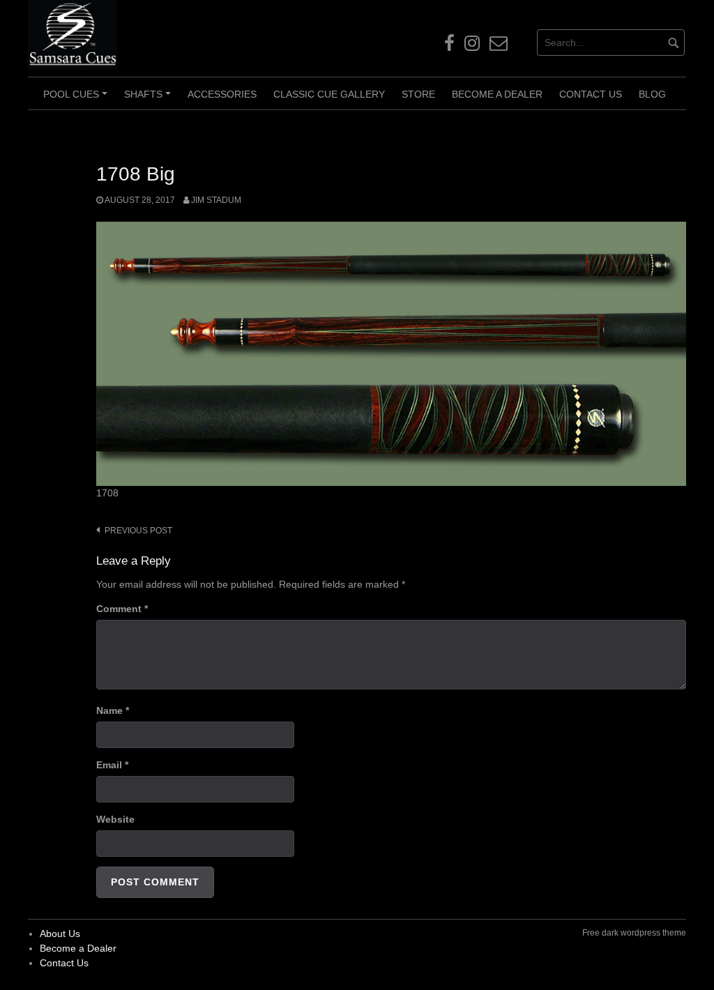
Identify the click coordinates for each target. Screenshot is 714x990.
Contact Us (590, 94)
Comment (122, 608)
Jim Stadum (216, 200)
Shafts (149, 99)
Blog (652, 94)
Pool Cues (77, 99)
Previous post (138, 530)
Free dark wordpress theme (634, 933)
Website (115, 819)
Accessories (222, 94)
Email (112, 764)
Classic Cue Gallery (329, 94)
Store (418, 94)
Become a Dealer (497, 94)
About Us (60, 933)
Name (112, 710)
